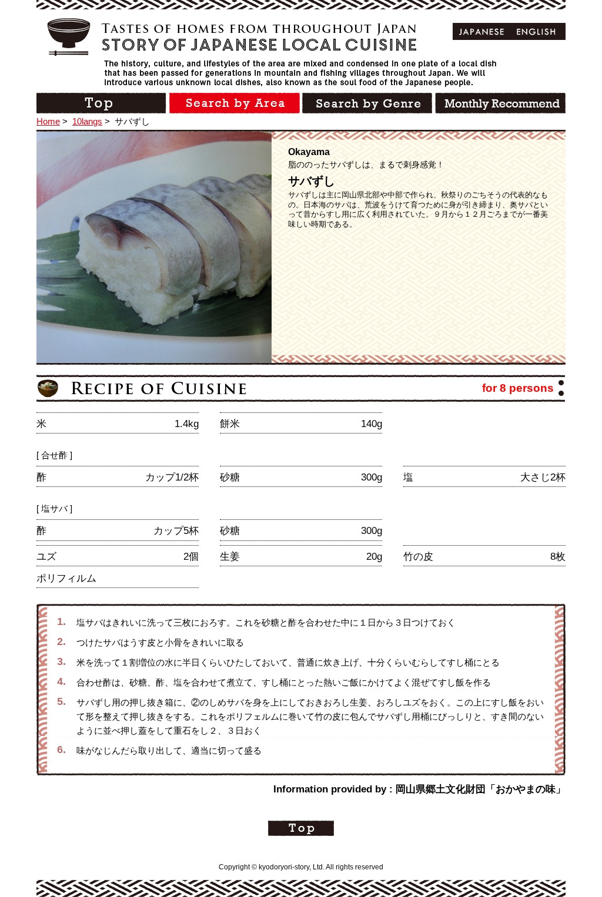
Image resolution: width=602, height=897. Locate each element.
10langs (87, 121)
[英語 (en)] (536, 31)
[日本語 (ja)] (481, 31)
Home (48, 121)
